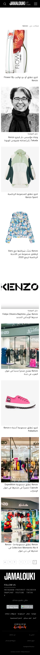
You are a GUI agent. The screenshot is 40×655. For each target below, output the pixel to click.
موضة (33, 614)
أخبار (34, 618)
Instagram (9, 590)
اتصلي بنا (31, 635)
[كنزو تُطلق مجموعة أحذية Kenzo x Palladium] (20, 403)
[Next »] (5, 562)
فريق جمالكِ (30, 641)
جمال (28, 614)
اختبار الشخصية (16, 618)
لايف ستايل (27, 618)
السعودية (21, 614)
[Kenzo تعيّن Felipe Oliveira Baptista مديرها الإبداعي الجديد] (20, 286)
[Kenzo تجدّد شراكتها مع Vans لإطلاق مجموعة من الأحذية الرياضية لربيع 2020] (20, 226)
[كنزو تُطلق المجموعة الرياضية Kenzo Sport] (20, 169)
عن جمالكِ (12, 635)
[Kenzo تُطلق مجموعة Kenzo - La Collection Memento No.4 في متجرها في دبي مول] (20, 519)
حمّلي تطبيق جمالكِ (20, 600)
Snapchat (9, 593)
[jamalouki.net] (20, 3)
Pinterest (20, 590)
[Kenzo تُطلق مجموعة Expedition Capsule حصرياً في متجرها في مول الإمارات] (20, 459)
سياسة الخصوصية (28, 646)
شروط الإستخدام (10, 641)
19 (10, 562)
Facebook (31, 590)
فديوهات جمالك (10, 614)
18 (14, 562)
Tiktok (29, 593)
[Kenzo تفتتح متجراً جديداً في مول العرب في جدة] (20, 346)
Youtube (19, 593)
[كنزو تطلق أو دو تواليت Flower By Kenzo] (20, 52)
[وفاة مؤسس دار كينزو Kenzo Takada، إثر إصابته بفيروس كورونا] (20, 109)
